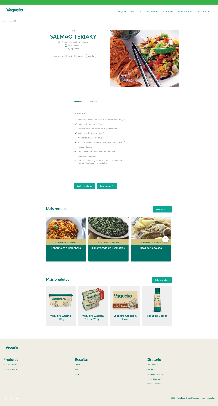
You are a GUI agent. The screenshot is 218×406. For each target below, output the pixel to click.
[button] (125, 11)
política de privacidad (155, 379)
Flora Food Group (153, 365)
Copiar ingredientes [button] (84, 186)
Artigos (120, 11)
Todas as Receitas (8, 2)
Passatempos (204, 11)
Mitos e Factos (185, 11)
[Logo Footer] (11, 347)
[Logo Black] (14, 8)
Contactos (150, 369)
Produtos (151, 11)
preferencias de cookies (155, 374)
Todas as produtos (162, 280)
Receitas (135, 11)
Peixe (77, 374)
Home (3, 21)
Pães (77, 369)
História (167, 11)
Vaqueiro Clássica (10, 365)
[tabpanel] (109, 138)
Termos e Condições (154, 384)
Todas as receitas (162, 209)
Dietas (77, 365)
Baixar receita (105, 186)
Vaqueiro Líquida (10, 369)
